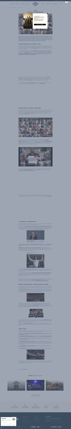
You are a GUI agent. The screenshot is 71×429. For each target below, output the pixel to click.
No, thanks (3, 425)
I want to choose (8, 425)
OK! (13, 425)
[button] (1, 428)
